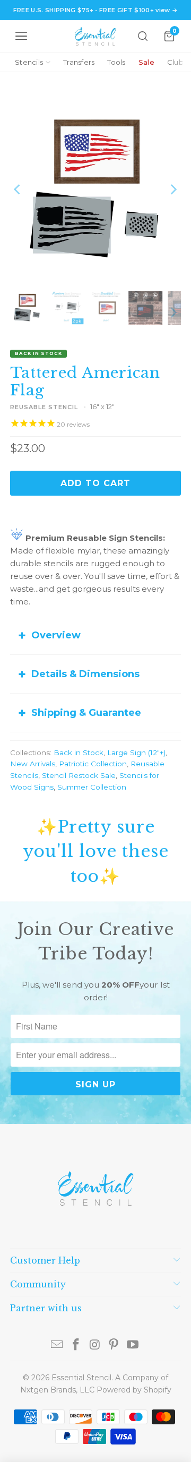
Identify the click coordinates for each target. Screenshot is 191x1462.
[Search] (143, 36)
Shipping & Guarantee (86, 713)
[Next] (172, 189)
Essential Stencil (81, 1377)
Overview (56, 635)
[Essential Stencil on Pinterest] (114, 1345)
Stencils (29, 62)
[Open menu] (21, 36)
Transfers (78, 62)
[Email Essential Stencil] (57, 1345)
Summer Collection (91, 787)
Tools (116, 62)
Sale (146, 62)
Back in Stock (78, 752)
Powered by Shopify (134, 1390)
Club (175, 62)
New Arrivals (32, 763)
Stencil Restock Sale (79, 775)
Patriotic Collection (93, 763)
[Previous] (18, 189)
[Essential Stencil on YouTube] (133, 1345)
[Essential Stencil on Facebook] (76, 1345)
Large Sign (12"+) (136, 752)
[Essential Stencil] (95, 36)
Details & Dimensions (85, 674)
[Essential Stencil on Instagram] (95, 1345)
